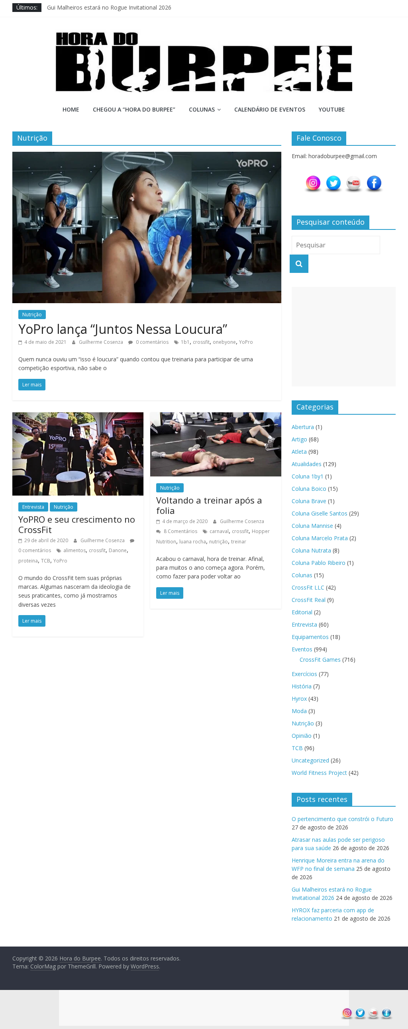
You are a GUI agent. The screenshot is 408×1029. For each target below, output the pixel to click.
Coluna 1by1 (308, 476)
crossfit (201, 342)
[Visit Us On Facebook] (374, 178)
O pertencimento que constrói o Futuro (342, 819)
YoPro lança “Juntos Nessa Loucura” (122, 328)
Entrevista (33, 507)
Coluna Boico (309, 488)
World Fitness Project (319, 772)
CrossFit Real (309, 600)
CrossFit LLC (308, 587)
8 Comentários (180, 531)
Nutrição (32, 314)
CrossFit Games (320, 659)
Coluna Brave (309, 501)
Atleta (299, 451)
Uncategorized (310, 760)
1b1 (185, 342)
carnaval (219, 531)
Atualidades (307, 464)
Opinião (302, 735)
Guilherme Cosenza (101, 342)
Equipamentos (310, 637)
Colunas (202, 109)
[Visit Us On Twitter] (333, 178)
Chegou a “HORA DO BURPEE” (134, 109)
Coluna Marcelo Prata (320, 538)
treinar (238, 541)
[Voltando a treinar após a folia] (215, 417)
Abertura (303, 427)
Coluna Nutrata (311, 550)
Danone (118, 550)
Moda (299, 711)
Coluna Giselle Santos (319, 513)
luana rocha (192, 541)
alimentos (74, 550)
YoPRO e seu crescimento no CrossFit (76, 524)
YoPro (246, 342)
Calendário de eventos (269, 109)
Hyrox (299, 698)
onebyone (224, 342)
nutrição (218, 541)
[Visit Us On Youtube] (353, 178)
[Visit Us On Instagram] (313, 178)
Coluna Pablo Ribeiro (318, 562)
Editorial (302, 612)
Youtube (332, 109)
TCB (45, 560)
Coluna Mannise (312, 525)
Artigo (299, 439)
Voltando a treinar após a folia (209, 505)
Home (71, 109)
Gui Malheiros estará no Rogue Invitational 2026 (109, 7)
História (302, 686)
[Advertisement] (344, 336)
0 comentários (152, 342)
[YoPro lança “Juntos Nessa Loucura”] (146, 156)
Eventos (302, 649)
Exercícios (304, 674)
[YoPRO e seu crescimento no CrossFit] (77, 417)
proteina (28, 560)
